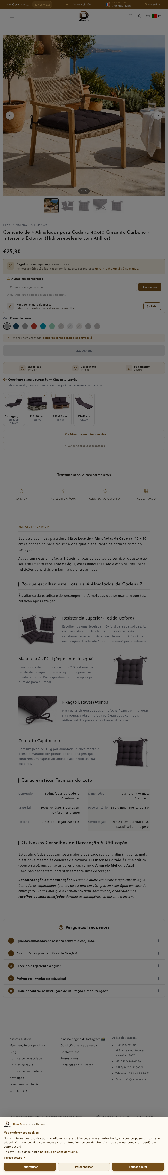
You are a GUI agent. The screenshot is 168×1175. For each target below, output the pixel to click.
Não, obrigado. (84, 623)
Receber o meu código (84, 614)
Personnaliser (84, 1166)
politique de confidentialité (58, 1151)
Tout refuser (30, 1166)
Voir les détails (13, 1157)
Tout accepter (138, 1166)
